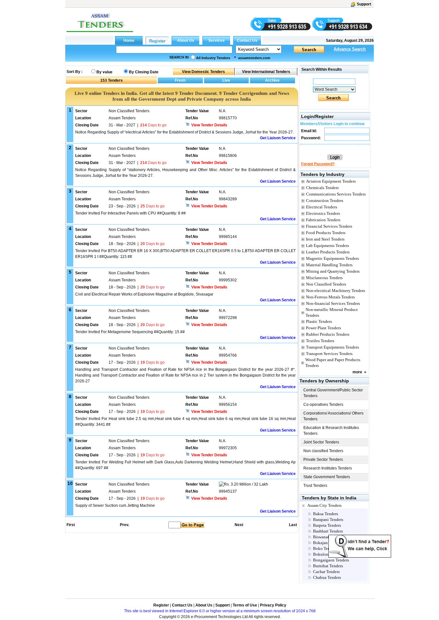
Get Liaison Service (278, 138)
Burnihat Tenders (328, 565)
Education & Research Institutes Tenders (331, 430)
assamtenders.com (254, 58)
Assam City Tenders (324, 505)
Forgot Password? (318, 164)
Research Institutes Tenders (327, 468)
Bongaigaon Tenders (331, 560)
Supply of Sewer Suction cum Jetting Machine (115, 505)
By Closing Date (143, 72)
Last (293, 525)
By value (104, 72)
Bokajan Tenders (327, 542)
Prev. (124, 525)
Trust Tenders (315, 485)
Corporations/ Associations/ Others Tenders (333, 416)
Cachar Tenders (326, 571)
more (357, 372)
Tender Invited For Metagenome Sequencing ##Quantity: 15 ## (130, 332)
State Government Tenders (326, 477)
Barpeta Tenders (327, 525)
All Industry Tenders (213, 58)
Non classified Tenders (323, 451)
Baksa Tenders (325, 513)
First (70, 525)
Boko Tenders (325, 548)
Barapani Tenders (328, 519)
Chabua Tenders (327, 577)
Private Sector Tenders (323, 459)
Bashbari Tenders (328, 531)
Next (239, 525)
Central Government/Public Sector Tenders (333, 393)
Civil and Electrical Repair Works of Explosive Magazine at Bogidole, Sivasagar (144, 294)
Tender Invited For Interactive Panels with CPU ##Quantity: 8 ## (130, 213)
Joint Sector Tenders (321, 442)
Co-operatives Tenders (323, 404)
